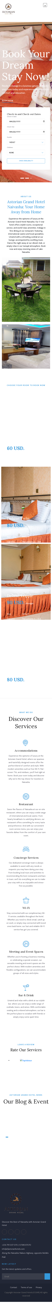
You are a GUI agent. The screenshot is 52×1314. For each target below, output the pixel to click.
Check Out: (11, 127)
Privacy (39, 1287)
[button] (21, 178)
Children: (10, 147)
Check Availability (26, 161)
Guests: (9, 137)
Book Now (7, 101)
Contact (13, 1287)
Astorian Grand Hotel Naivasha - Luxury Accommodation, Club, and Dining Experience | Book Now (25, 1149)
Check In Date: (12, 116)
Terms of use (26, 1287)
